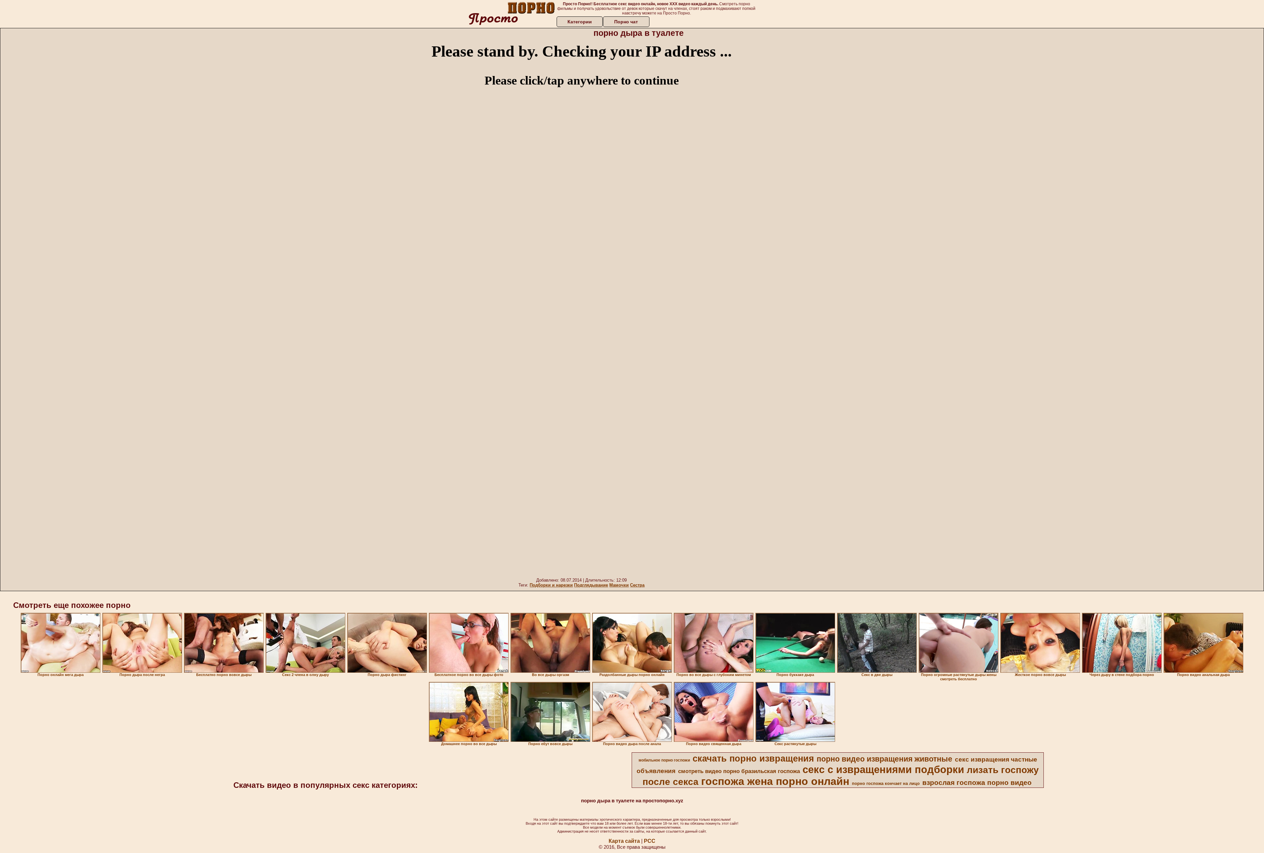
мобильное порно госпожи (664, 760)
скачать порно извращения (753, 759)
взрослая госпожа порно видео (977, 783)
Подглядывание (591, 585)
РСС (649, 841)
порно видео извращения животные (884, 759)
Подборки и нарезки (551, 585)
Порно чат (626, 21)
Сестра (637, 585)
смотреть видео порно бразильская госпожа (739, 771)
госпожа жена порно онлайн (775, 781)
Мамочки (619, 585)
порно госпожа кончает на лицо (886, 783)
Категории (579, 21)
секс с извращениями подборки (883, 769)
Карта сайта (624, 841)
